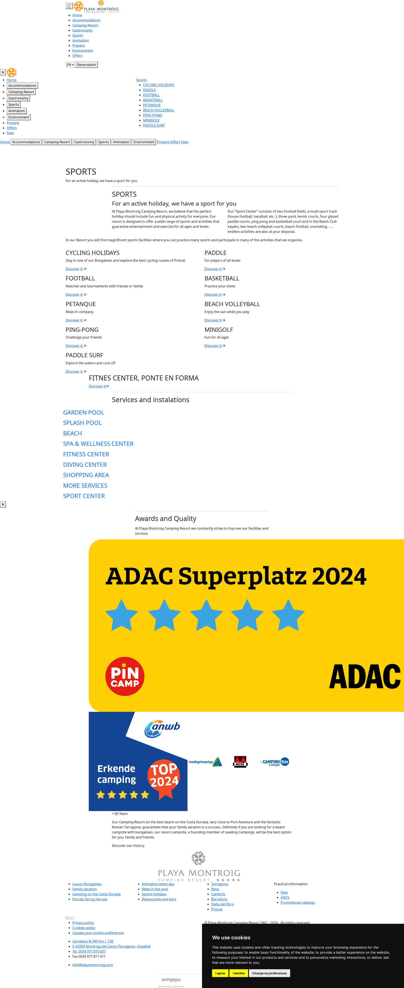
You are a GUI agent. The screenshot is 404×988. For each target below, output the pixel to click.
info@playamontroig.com (92, 965)
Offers (77, 55)
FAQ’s (285, 897)
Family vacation (84, 889)
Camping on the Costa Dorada (96, 894)
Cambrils (218, 894)
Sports (77, 35)
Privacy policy (83, 922)
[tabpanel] (270, 104)
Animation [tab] (16, 110)
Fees (10, 133)
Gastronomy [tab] (18, 98)
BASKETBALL (153, 100)
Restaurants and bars (159, 899)
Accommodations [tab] (22, 85)
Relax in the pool (155, 889)
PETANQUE (152, 105)
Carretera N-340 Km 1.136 (92, 941)
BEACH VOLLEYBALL (158, 110)
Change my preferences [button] (269, 973)
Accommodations (86, 20)
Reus (215, 889)
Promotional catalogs (298, 902)
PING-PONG (152, 115)
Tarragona (219, 884)
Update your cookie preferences (98, 932)
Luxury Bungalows (87, 884)
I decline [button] (239, 973)
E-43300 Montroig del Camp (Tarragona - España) (111, 946)
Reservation (86, 64)
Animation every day (158, 884)
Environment (82, 50)
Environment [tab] (18, 117)
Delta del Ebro (222, 904)
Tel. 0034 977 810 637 (89, 951)
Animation (80, 40)
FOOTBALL (151, 95)
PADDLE (149, 90)
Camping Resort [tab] (21, 92)
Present (78, 45)
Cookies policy (83, 927)
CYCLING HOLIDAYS (158, 85)
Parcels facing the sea (89, 899)
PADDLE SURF (154, 125)
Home (77, 15)
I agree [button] (220, 973)
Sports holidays (154, 894)
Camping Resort (85, 25)
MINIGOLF (151, 120)
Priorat (216, 909)
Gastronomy (82, 30)
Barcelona (219, 899)
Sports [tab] (13, 104)
